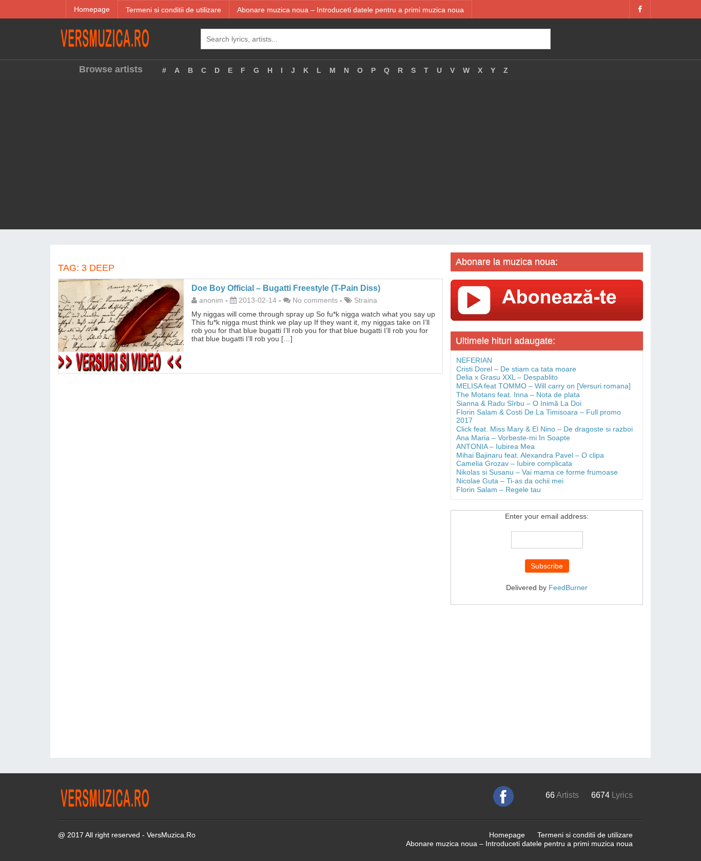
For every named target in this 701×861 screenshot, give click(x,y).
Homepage (92, 9)
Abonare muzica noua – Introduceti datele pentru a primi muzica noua (350, 10)
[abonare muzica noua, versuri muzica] (547, 300)
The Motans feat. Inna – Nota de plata (518, 394)
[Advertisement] (350, 157)
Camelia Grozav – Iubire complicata (514, 463)
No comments (315, 300)
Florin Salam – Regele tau (498, 489)
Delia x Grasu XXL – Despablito (507, 377)
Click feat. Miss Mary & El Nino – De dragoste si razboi (544, 429)
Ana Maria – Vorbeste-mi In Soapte (513, 438)
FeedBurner (568, 587)
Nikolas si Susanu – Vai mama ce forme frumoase (537, 472)
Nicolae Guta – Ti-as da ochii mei (509, 481)
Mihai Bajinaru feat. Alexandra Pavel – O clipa (530, 455)
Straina (365, 300)
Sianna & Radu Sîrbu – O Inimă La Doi (518, 403)
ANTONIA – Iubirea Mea (495, 446)
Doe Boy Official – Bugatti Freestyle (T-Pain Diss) (285, 288)
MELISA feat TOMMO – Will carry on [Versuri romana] (543, 386)
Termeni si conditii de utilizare (173, 10)
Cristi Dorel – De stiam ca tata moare (516, 369)
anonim (211, 300)
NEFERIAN (474, 360)
